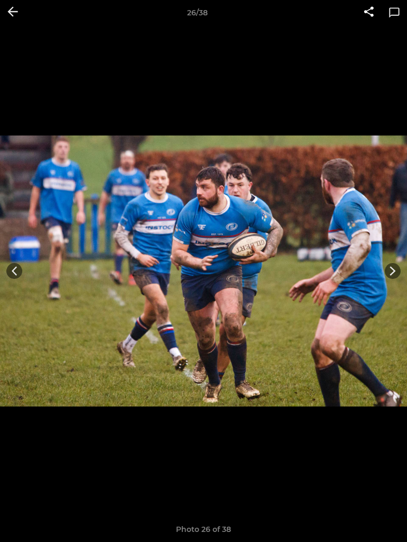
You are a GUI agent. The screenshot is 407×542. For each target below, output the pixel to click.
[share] (368, 12)
